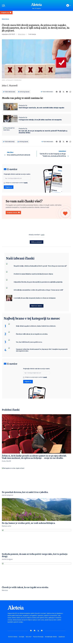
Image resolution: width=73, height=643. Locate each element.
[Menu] (15, 5)
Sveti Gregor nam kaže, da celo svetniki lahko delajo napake (41, 108)
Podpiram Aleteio (12, 212)
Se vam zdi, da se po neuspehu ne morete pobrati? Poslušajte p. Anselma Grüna (43, 132)
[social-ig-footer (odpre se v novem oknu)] (42, 631)
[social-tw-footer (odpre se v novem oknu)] (38, 631)
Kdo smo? (28, 637)
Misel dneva (5, 19)
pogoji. (26, 182)
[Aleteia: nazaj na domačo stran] (36, 4)
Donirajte (21, 637)
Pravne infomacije (38, 637)
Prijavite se (8, 187)
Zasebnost (61, 637)
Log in (42, 235)
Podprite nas (5, 12)
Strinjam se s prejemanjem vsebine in (17, 182)
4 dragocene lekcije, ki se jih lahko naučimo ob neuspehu (40, 120)
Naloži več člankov (36, 306)
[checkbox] (4, 182)
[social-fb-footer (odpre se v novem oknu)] (35, 631)
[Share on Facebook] (56, 91)
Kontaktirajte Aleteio (51, 637)
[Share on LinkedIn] (60, 91)
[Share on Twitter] (63, 91)
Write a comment (36, 242)
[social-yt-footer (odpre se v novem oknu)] (31, 631)
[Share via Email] (67, 91)
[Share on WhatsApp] (70, 91)
